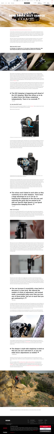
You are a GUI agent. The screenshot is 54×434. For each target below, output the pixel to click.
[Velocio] (34, 0)
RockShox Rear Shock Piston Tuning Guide (33, 365)
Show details (12, 432)
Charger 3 (15, 80)
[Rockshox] (27, 3)
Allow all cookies (45, 426)
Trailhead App (40, 421)
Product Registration (40, 3)
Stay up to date (8, 424)
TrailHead (11, 364)
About (45, 421)
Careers (45, 423)
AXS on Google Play (41, 423)
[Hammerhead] (31, 0)
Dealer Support (32, 422)
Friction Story (28, 341)
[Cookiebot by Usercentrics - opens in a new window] (5, 432)
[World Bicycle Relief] (39, 0)
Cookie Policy (35, 430)
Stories (28, 421)
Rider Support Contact (33, 421)
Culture (28, 422)
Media (45, 422)
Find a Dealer (48, 3)
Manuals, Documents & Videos (34, 423)
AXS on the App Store (41, 422)
